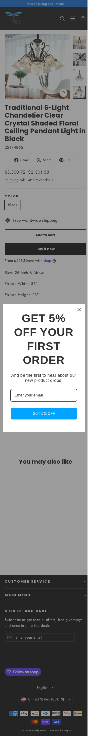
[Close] (79, 309)
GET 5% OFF (44, 414)
